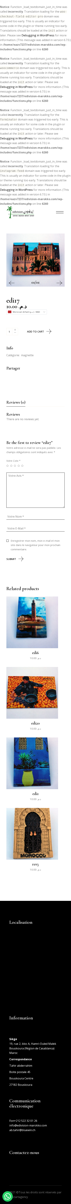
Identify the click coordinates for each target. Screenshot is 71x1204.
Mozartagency (18, 1197)
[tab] (15, 403)
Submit (11, 559)
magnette (27, 355)
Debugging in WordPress (38, 35)
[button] (11, 283)
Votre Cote (13, 460)
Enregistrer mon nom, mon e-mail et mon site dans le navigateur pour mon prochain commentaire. (35, 545)
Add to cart (35, 331)
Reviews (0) (15, 402)
